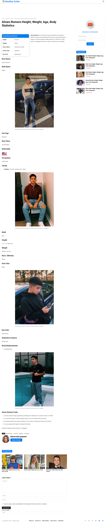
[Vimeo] (95, 520)
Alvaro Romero (9, 433)
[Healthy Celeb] (11, 1)
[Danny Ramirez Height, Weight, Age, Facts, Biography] (80, 83)
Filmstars (88, 60)
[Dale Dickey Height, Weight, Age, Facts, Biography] (80, 74)
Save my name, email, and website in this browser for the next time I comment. (25, 504)
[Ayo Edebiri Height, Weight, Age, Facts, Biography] (80, 58)
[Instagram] (88, 520)
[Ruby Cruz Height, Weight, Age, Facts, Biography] (80, 66)
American (16, 433)
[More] (54, 30)
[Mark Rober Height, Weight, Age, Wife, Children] (56, 461)
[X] (92, 520)
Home (3, 18)
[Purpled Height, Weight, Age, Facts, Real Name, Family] (12, 461)
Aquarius (21, 433)
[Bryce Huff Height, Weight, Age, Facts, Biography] (80, 91)
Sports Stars (89, 92)
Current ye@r (6, 510)
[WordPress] (102, 520)
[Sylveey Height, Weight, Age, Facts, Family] (34, 461)
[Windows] (99, 520)
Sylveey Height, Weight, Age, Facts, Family (33, 469)
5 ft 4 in (4, 243)
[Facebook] (85, 520)
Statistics (7, 18)
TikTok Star (27, 433)
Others (11, 18)
